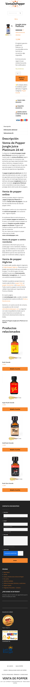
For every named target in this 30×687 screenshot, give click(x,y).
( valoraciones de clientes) (20, 32)
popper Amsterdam (8, 285)
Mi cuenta (6, 579)
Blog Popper (7, 572)
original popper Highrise (10, 267)
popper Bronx (20, 285)
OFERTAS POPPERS (8, 581)
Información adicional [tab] (10, 130)
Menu (16, 19)
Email (5, 521)
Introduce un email (8, 526)
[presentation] (13, 553)
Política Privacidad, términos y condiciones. (15, 583)
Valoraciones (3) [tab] (8, 133)
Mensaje (6, 534)
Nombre (6, 512)
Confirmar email (7, 531)
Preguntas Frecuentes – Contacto (12, 587)
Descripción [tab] (7, 126)
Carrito (5, 574)
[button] (11, 26)
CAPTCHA (6, 549)
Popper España (7, 585)
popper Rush (19, 283)
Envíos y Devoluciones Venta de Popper (14, 576)
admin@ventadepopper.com (10, 309)
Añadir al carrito (21, 78)
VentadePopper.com (15, 4)
